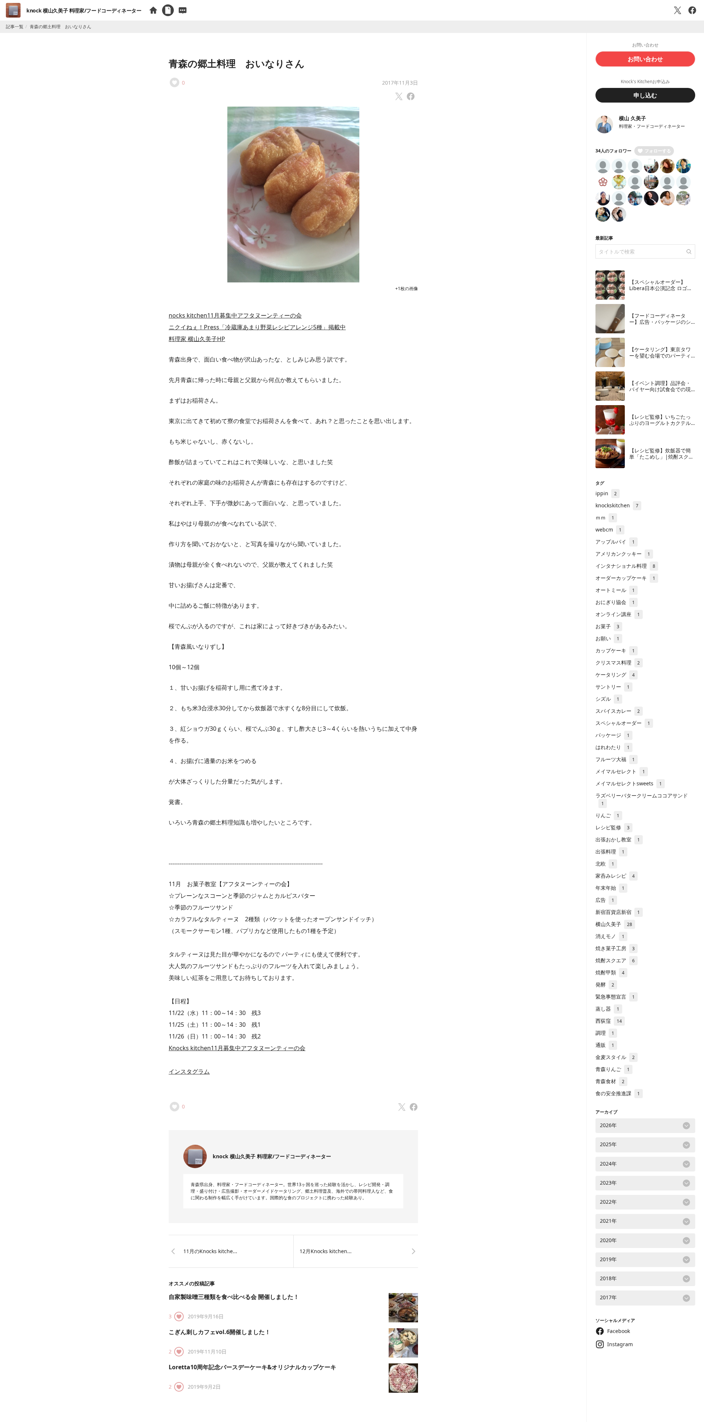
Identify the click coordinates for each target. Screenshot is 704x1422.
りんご (607, 815)
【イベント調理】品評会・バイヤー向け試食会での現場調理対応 (660, 389)
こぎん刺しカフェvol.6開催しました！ (220, 1332)
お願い (607, 638)
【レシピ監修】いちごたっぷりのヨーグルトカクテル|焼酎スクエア (661, 423)
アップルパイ (615, 541)
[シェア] (692, 10)
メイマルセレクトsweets (628, 783)
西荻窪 (608, 1020)
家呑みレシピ (615, 875)
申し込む (645, 95)
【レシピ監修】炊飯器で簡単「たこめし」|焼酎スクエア (661, 457)
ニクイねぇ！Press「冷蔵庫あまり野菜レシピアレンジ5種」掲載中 (257, 327)
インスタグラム (189, 1071)
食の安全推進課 (617, 1093)
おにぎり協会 (615, 602)
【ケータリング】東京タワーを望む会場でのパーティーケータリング (660, 356)
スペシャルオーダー (622, 722)
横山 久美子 (632, 118)
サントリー (612, 686)
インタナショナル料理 (625, 565)
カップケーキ (615, 650)
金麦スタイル (615, 1056)
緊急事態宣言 (615, 996)
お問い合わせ (645, 59)
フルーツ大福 (615, 759)
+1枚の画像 (406, 288)
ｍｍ (604, 517)
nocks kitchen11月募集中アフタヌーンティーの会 (235, 315)
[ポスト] (677, 10)
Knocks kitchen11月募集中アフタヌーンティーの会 (237, 1048)
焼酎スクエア (615, 960)
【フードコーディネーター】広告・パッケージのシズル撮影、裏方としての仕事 (660, 325)
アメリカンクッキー (622, 553)
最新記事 (604, 238)
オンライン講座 (617, 614)
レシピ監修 (612, 827)
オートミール (615, 589)
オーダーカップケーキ (625, 577)
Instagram (620, 1344)
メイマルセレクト (620, 771)
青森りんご (612, 1069)
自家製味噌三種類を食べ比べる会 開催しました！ (234, 1297)
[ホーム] (153, 10)
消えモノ (609, 936)
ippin (606, 493)
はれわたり (612, 747)
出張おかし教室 (617, 839)
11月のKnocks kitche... (210, 1251)
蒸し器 (607, 1008)
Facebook (618, 1330)
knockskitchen (616, 505)
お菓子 (607, 626)
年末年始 (609, 887)
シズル (607, 698)
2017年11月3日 (400, 82)
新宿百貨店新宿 (617, 911)
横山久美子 (613, 924)
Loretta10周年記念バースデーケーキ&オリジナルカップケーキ (252, 1367)
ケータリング (615, 674)
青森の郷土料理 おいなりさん (237, 63)
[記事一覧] (168, 10)
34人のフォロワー (613, 151)
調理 (604, 1032)
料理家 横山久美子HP (197, 339)
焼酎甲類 (609, 972)
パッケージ (612, 735)
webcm (608, 529)
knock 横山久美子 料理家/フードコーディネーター (84, 10)
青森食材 (609, 1081)
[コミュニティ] (182, 10)
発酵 (604, 984)
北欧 (604, 863)
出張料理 (609, 851)
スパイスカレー (617, 710)
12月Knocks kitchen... (326, 1251)
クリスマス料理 (617, 662)
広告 (604, 899)
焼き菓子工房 (615, 948)
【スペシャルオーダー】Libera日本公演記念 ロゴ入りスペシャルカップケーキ (660, 288)
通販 (604, 1044)
